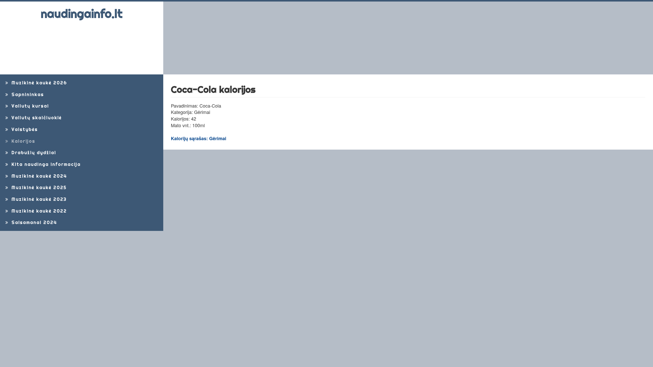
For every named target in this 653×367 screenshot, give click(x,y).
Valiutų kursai (29, 106)
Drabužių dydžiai (33, 152)
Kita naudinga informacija (45, 164)
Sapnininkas (27, 94)
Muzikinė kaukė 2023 (38, 199)
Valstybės (24, 129)
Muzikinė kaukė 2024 (38, 176)
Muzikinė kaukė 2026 (38, 83)
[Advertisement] (320, 38)
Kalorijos (22, 141)
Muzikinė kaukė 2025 (38, 187)
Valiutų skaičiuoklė (36, 118)
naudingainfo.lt (81, 13)
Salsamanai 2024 (33, 222)
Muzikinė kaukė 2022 (38, 211)
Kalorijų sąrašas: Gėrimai (198, 138)
